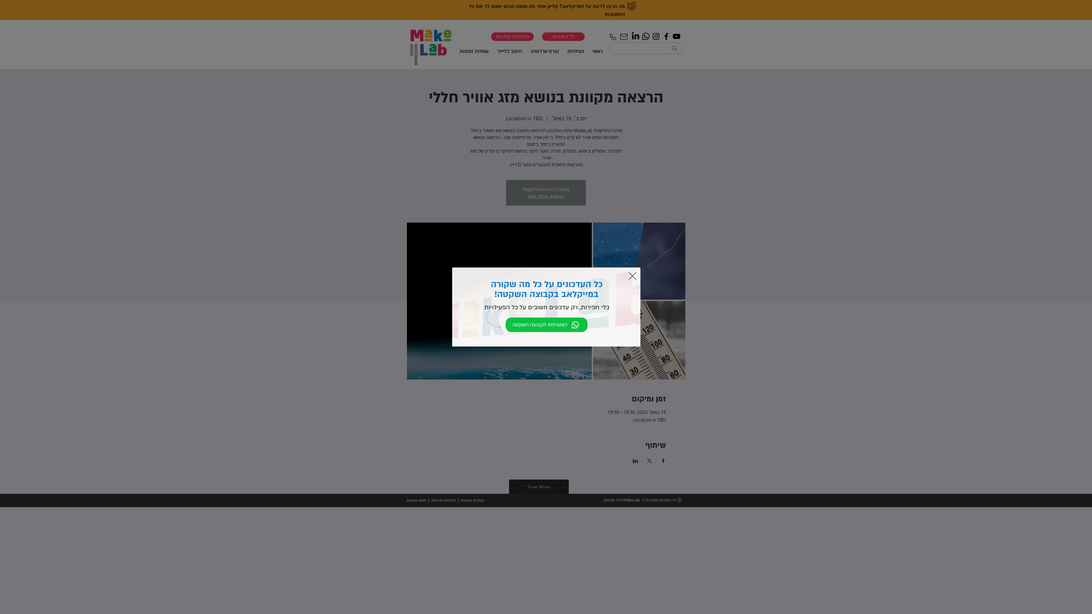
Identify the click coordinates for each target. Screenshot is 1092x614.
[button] (632, 276)
